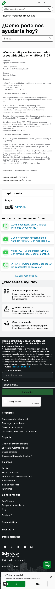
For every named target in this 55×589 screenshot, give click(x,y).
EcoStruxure (8, 501)
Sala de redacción (10, 485)
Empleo (5, 468)
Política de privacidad (21, 367)
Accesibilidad (8, 480)
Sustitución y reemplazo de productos (19, 431)
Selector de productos (12, 427)
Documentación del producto (15, 419)
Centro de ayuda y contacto (15, 444)
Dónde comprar (9, 452)
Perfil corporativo (10, 472)
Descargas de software (13, 423)
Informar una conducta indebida (17, 476)
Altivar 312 (20, 207)
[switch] (5, 584)
